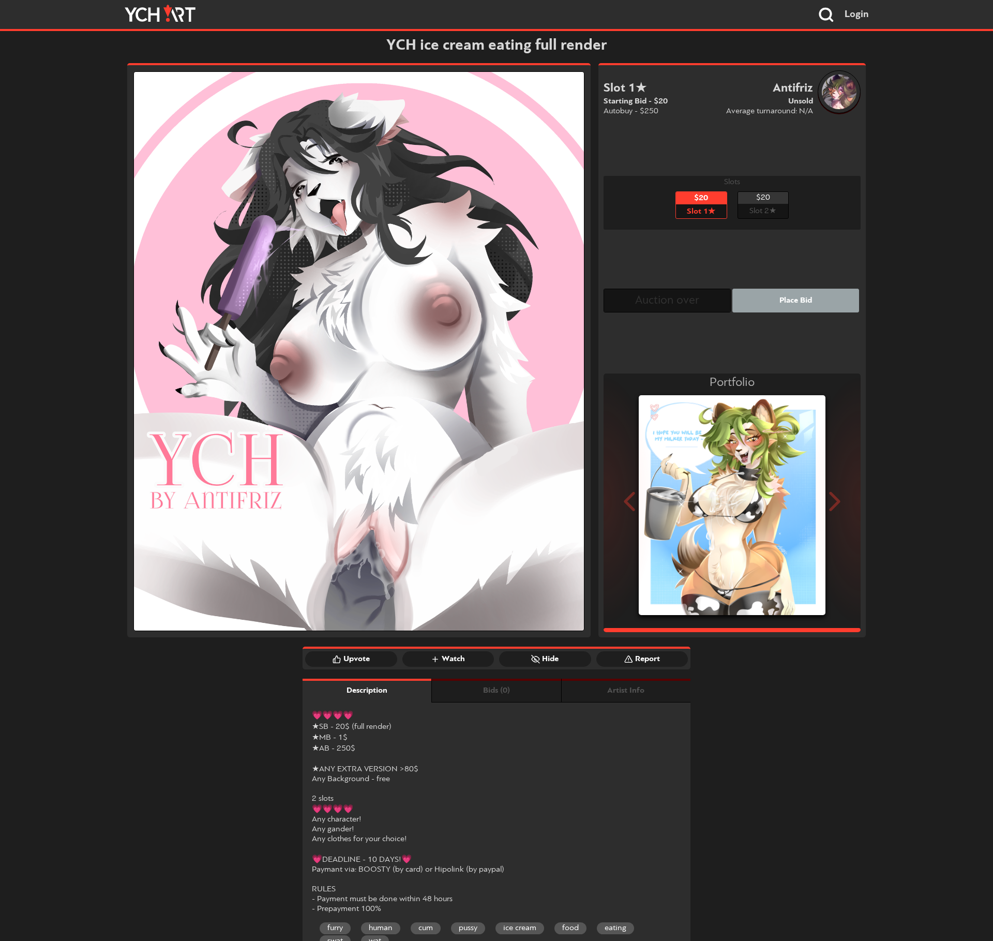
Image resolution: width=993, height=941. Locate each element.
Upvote (356, 659)
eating (615, 928)
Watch (453, 659)
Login (857, 14)
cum (425, 928)
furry (335, 928)
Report (647, 659)
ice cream (519, 928)
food (570, 928)
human (381, 928)
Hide (550, 659)
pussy (468, 928)
